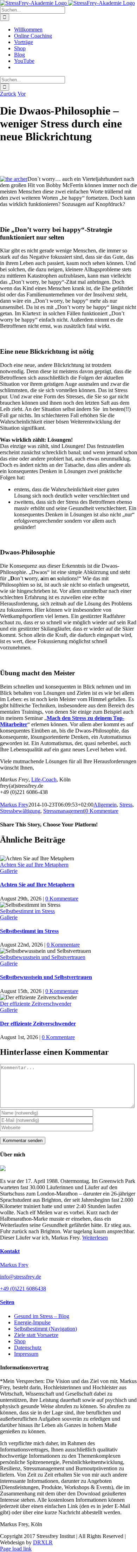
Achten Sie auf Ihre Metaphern (34, 865)
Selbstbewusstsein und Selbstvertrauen (42, 957)
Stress (125, 805)
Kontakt (10, 1251)
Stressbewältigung (20, 811)
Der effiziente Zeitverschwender (35, 1004)
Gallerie (9, 871)
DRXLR (43, 1542)
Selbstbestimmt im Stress (27, 911)
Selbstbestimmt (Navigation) (45, 1329)
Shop (20, 1341)
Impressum (26, 1354)
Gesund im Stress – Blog (41, 1316)
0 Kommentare (101, 811)
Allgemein (105, 805)
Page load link (16, 1549)
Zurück (8, 94)
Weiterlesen (95, 1238)
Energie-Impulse (32, 1322)
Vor (22, 94)
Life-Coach (44, 779)
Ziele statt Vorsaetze (36, 1335)
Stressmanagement (63, 811)
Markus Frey (14, 805)
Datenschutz (27, 1348)
